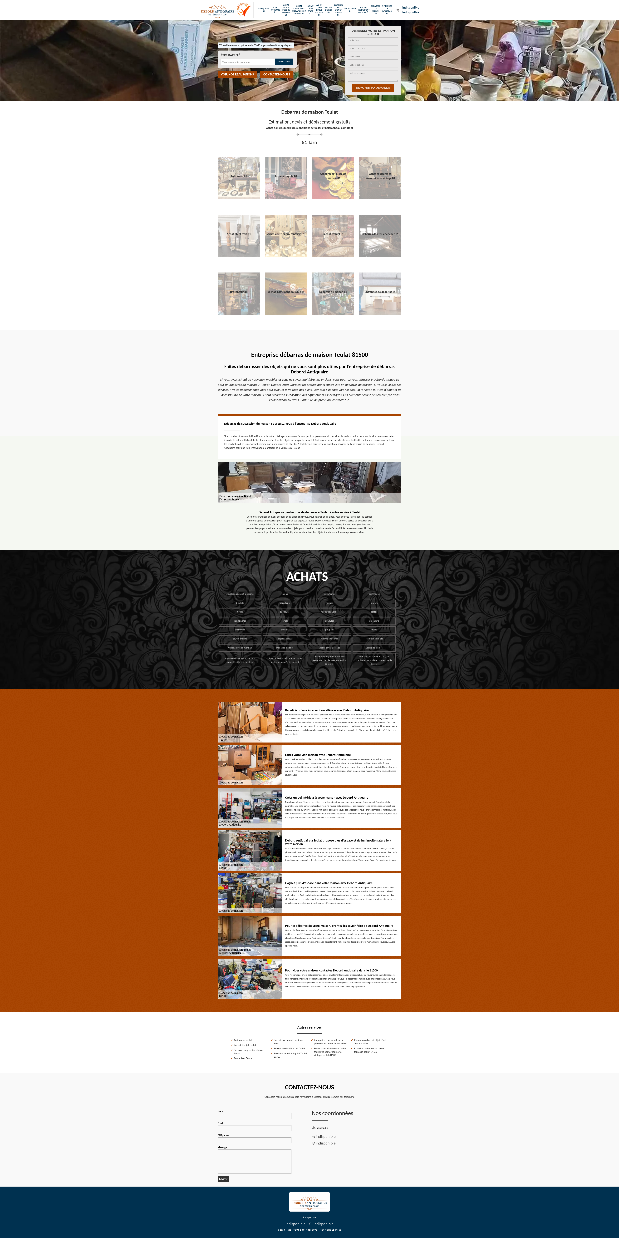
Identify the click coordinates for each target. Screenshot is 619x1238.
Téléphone (223, 1135)
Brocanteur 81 (350, 10)
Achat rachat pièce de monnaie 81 (286, 10)
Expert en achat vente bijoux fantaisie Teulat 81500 (369, 1050)
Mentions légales (330, 1230)
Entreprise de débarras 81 (387, 10)
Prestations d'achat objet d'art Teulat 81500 (370, 1042)
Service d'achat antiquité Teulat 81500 (290, 1055)
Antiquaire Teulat (243, 1040)
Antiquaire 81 (263, 10)
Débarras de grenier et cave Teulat (248, 1052)
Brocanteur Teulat (243, 1058)
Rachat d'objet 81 (328, 10)
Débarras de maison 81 (375, 10)
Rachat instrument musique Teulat (288, 1042)
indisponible (410, 7)
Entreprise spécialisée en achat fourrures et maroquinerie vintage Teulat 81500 (330, 1052)
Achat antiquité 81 (275, 10)
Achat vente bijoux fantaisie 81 (319, 10)
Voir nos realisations (237, 74)
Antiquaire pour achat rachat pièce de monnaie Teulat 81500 (330, 1042)
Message (222, 1147)
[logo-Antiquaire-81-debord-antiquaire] (218, 10)
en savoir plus (239, 198)
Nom (220, 1111)
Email (221, 1123)
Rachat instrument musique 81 (363, 10)
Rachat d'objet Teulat (245, 1045)
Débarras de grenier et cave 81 (338, 10)
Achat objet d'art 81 (310, 10)
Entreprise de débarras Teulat (289, 1048)
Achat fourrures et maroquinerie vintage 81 (299, 10)
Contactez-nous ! (276, 74)
